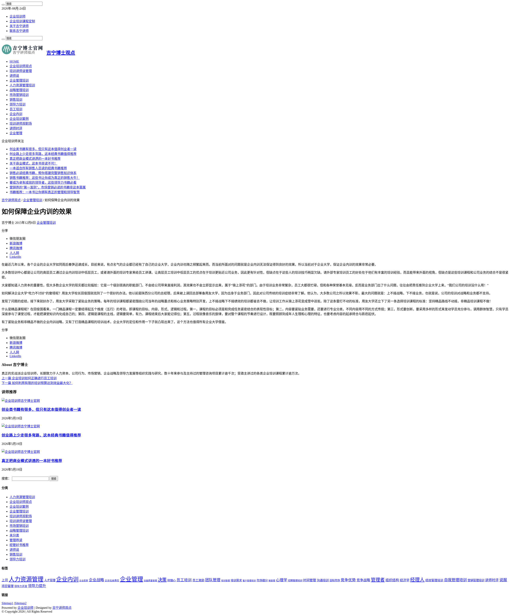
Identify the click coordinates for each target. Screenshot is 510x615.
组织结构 (392, 580)
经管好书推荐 (19, 545)
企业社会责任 (112, 580)
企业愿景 (83, 581)
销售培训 (16, 99)
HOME (14, 61)
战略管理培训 (19, 90)
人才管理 (49, 580)
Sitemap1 (7, 603)
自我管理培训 (455, 580)
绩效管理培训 (434, 580)
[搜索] (3, 4)
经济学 (404, 580)
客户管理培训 (249, 581)
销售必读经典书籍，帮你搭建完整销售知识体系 (43, 173)
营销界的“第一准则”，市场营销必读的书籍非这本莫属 (48, 187)
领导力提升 (37, 586)
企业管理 (16, 133)
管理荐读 (16, 540)
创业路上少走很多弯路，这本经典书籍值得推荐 (43, 154)
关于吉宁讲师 (19, 26)
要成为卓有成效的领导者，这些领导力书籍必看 (43, 182)
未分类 (14, 535)
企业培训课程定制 (22, 21)
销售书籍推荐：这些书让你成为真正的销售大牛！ (45, 177)
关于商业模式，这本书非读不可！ (33, 163)
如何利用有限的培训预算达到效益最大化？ (37, 383)
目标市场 (335, 580)
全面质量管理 (150, 581)
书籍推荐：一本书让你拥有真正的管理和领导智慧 (45, 192)
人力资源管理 (26, 579)
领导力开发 (20, 586)
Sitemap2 (20, 603)
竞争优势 (348, 580)
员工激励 (198, 580)
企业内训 (16, 114)
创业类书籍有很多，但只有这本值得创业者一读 (43, 149)
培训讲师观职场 (21, 123)
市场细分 (262, 580)
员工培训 (16, 109)
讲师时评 (16, 128)
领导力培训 (18, 104)
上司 (5, 580)
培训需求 (236, 580)
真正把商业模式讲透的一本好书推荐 (35, 158)
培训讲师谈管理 (21, 71)
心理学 (281, 580)
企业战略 (96, 580)
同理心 (171, 580)
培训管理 (225, 581)
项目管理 (8, 586)
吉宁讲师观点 (11, 200)
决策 (162, 579)
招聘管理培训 (295, 580)
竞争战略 (363, 580)
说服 (503, 580)
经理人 (417, 579)
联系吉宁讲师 (19, 31)
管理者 (378, 579)
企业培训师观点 (21, 66)
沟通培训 (323, 580)
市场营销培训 (19, 95)
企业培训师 (18, 16)
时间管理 (309, 580)
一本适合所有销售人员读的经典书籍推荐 (38, 168)
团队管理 (212, 580)
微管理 (272, 581)
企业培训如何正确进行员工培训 (29, 378)
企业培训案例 (19, 118)
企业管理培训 (19, 80)
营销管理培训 (476, 580)
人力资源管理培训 (22, 85)
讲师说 (14, 75)
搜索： (6, 478)
